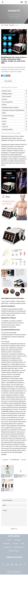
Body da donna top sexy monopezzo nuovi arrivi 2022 (22, 476)
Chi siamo (17, 540)
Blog (22, 543)
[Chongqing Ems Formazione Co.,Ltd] (2, 2)
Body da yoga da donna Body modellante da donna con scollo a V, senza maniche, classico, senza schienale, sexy (8, 476)
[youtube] (16, 564)
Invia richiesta (8, 81)
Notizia (15, 543)
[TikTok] (24, 564)
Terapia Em (11, 25)
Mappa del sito (19, 547)
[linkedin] (7, 564)
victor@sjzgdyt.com (16, 572)
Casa (2, 25)
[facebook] (3, 564)
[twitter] (11, 564)
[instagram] (20, 564)
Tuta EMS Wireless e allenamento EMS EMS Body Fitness (9, 489)
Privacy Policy (14, 551)
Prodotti (6, 25)
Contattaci (7, 547)
